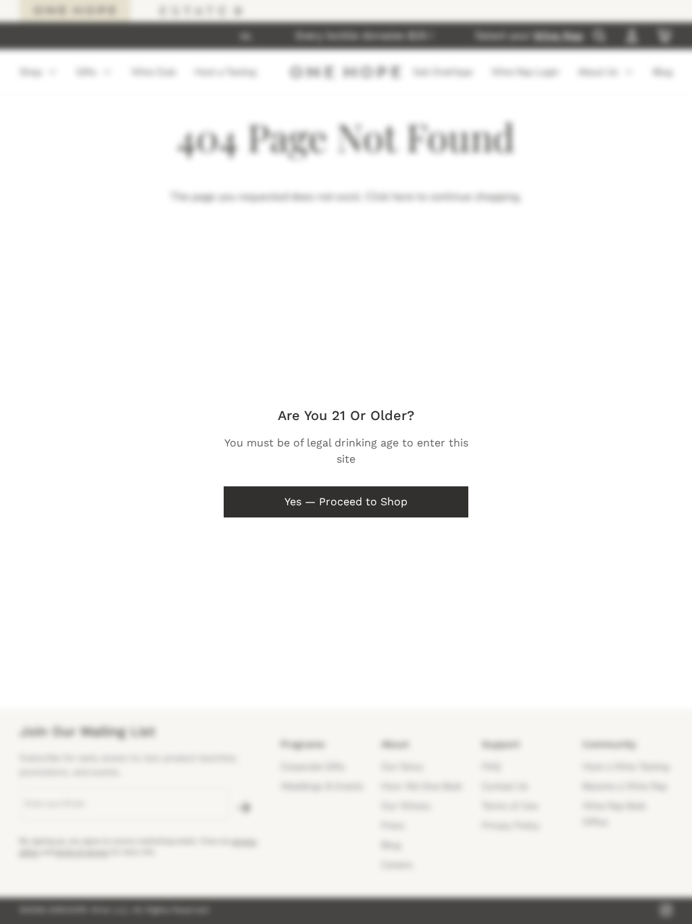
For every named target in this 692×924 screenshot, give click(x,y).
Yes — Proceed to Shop (346, 501)
